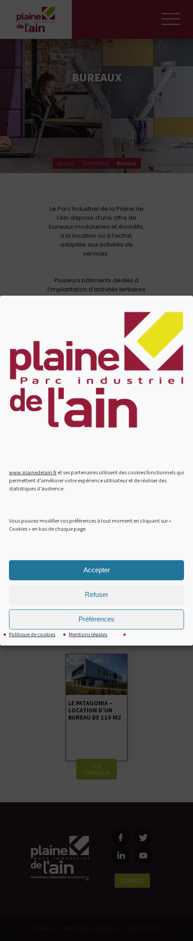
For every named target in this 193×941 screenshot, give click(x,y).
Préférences (96, 619)
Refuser (96, 594)
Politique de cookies (32, 634)
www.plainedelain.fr (33, 472)
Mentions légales (88, 634)
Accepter (96, 570)
